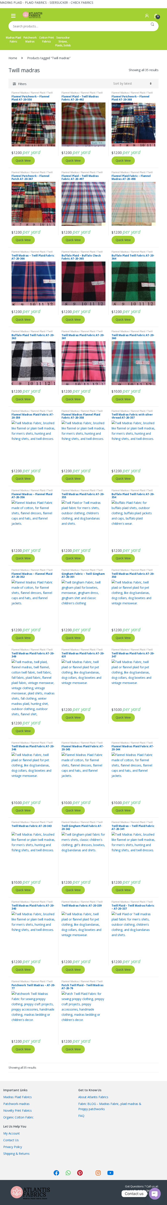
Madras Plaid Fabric (13, 39)
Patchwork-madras (16, 1104)
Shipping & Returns (16, 1153)
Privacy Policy (12, 1147)
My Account (11, 1133)
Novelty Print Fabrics (17, 1110)
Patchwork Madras (30, 39)
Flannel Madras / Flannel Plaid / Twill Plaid (82, 94)
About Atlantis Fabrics (93, 1097)
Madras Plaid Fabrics (17, 1097)
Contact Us (11, 1140)
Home (12, 58)
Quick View (23, 160)
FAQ (81, 1116)
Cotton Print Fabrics (46, 39)
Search (152, 26)
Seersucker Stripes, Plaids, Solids (63, 41)
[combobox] (77, 26)
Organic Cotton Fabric (18, 1117)
